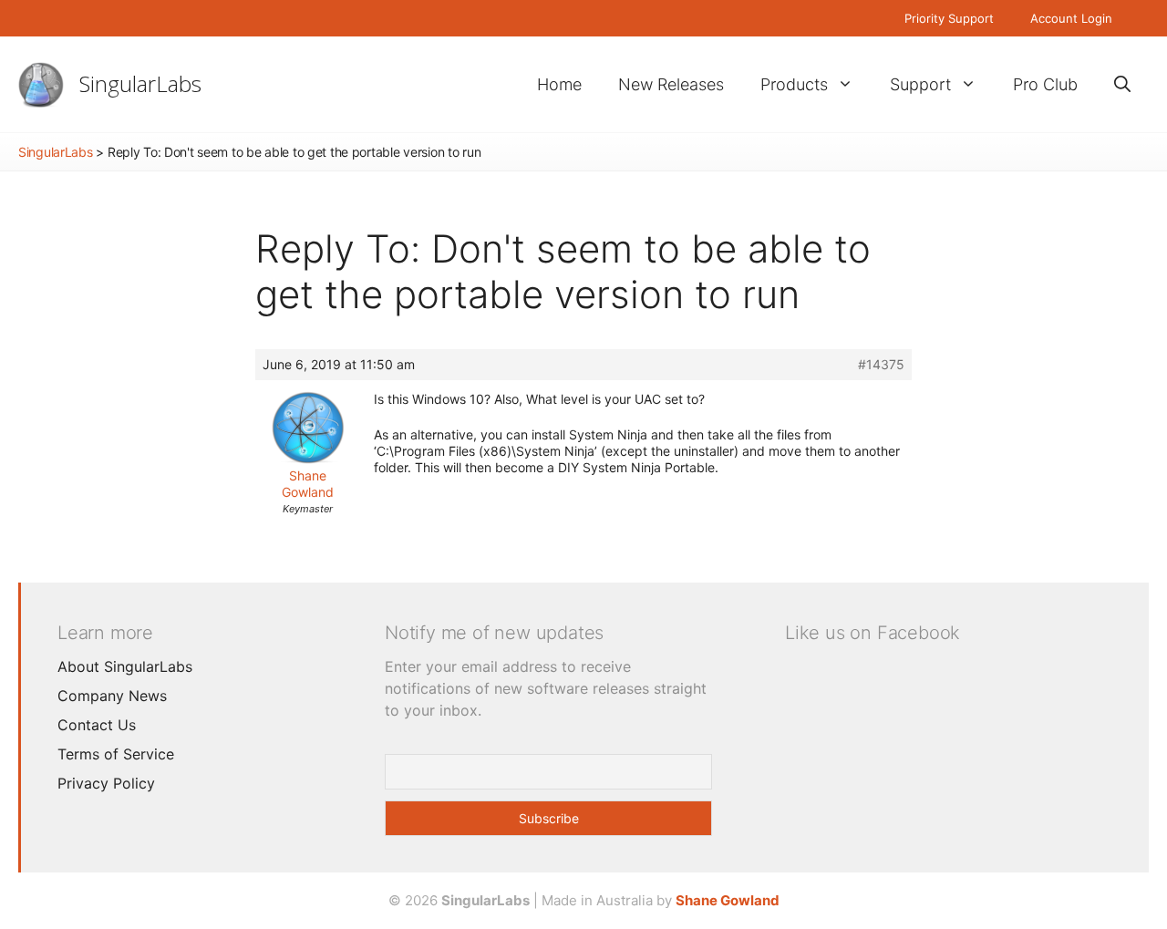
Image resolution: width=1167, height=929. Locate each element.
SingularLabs (140, 83)
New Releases (671, 84)
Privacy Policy (106, 783)
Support (920, 84)
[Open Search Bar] (1122, 84)
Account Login (1071, 18)
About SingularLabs (124, 666)
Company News (112, 695)
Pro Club (1045, 84)
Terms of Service (115, 754)
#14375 (881, 364)
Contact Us (96, 725)
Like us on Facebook (872, 633)
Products (794, 84)
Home (559, 84)
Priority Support (949, 18)
